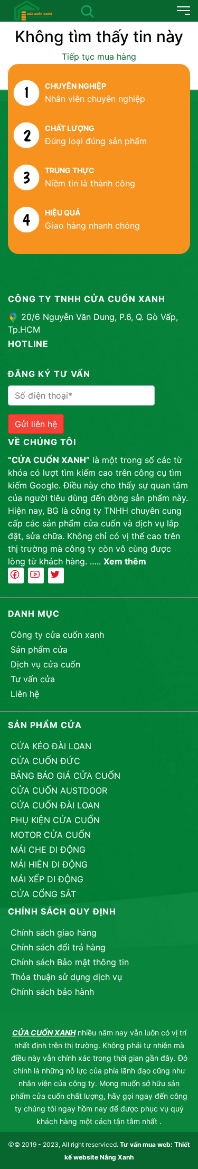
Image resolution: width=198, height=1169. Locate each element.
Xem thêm (124, 561)
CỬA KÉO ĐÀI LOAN (51, 746)
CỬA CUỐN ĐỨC (45, 761)
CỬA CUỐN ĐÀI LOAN (55, 805)
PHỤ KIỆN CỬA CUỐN (55, 820)
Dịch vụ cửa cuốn (45, 664)
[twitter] (56, 575)
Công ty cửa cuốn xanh (57, 634)
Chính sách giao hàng (54, 932)
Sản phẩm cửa (39, 649)
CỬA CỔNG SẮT (43, 894)
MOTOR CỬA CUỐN (51, 834)
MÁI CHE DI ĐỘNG (48, 849)
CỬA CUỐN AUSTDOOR (59, 790)
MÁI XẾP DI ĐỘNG (47, 879)
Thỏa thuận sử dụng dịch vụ (66, 977)
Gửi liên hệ (36, 424)
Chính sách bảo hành (52, 991)
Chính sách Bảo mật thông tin (70, 962)
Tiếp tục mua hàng (99, 56)
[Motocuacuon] (33, 9)
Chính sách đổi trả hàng (58, 947)
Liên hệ (25, 694)
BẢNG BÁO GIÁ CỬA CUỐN (65, 775)
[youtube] (36, 575)
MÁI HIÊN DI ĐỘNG (49, 864)
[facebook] (16, 575)
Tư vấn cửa (33, 679)
